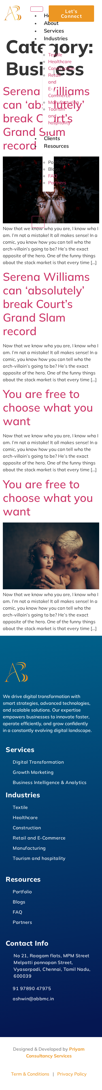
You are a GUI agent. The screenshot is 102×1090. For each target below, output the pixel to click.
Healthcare (25, 817)
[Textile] (8, 806)
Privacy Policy (72, 1074)
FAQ (17, 912)
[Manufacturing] (8, 847)
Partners (22, 922)
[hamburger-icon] (36, 9)
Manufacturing (29, 848)
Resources (56, 146)
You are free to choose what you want (48, 407)
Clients (52, 138)
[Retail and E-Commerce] (8, 837)
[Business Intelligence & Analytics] (8, 781)
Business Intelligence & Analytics (50, 782)
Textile (20, 807)
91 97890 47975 (32, 988)
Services (54, 30)
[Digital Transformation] (8, 761)
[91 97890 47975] (8, 987)
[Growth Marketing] (8, 771)
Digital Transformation (38, 762)
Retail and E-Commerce (39, 838)
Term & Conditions (30, 1074)
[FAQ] (8, 911)
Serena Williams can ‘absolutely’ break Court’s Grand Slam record (46, 303)
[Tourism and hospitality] (8, 857)
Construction (27, 827)
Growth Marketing (33, 772)
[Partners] (8, 921)
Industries (56, 38)
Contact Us (51, 202)
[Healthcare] (8, 816)
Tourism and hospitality (39, 858)
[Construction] (8, 827)
